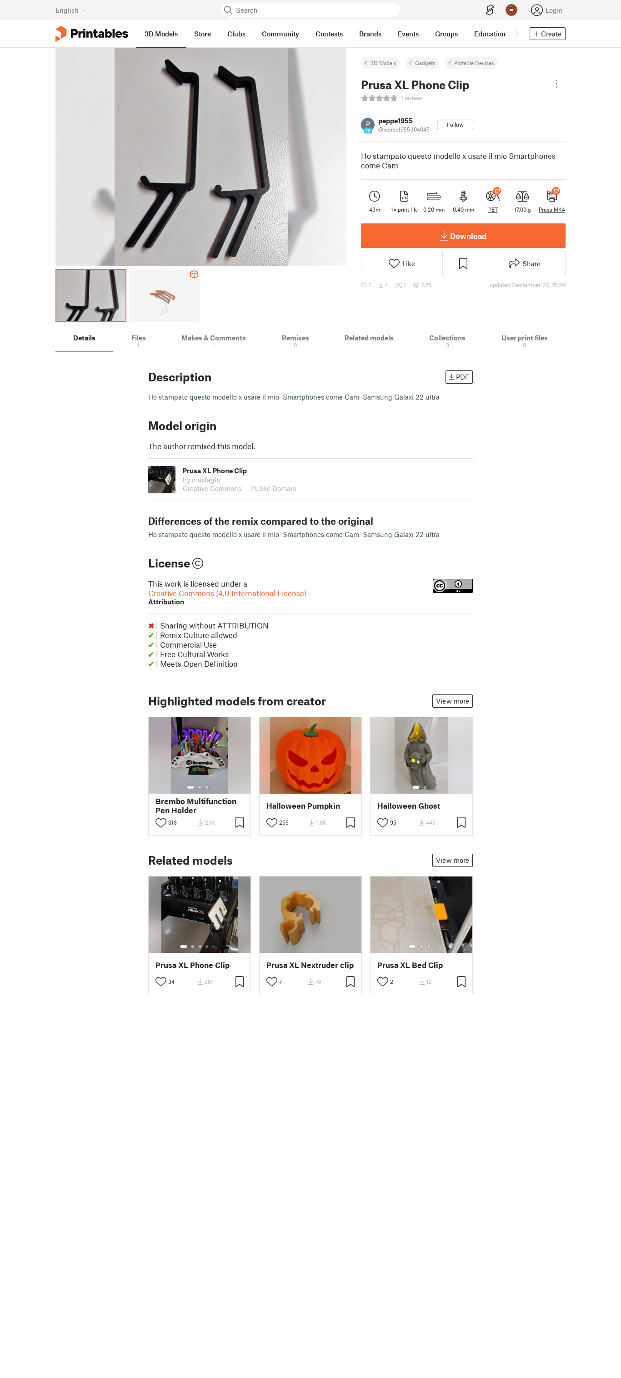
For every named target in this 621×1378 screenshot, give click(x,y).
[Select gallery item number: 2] (199, 787)
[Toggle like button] (160, 822)
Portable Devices (474, 63)
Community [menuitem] (280, 34)
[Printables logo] (91, 34)
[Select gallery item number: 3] (207, 787)
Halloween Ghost (408, 805)
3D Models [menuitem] (161, 34)
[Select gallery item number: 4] (207, 946)
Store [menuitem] (202, 34)
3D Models (383, 63)
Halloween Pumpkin (303, 805)
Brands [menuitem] (370, 34)
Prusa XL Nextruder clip (310, 965)
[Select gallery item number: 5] (213, 946)
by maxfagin (201, 480)
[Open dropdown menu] (556, 83)
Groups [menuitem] (446, 34)
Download (468, 235)
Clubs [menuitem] (236, 34)
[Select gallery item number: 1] (190, 787)
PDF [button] (462, 377)
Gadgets (425, 63)
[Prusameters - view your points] (511, 10)
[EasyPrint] (490, 10)
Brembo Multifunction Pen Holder (195, 805)
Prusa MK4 (552, 209)
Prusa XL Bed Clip (410, 965)
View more (452, 701)
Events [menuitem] (408, 34)
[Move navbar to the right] (516, 33)
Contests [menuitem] (329, 34)
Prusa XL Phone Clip (192, 965)
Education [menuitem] (490, 34)
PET (493, 209)
